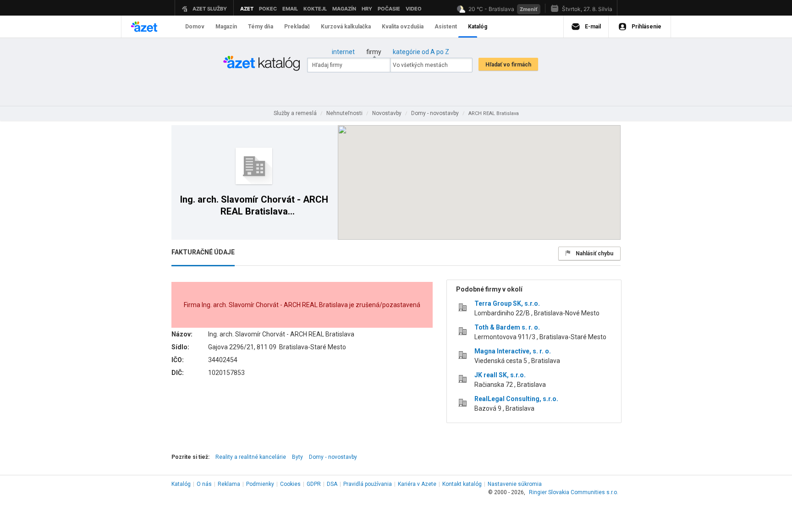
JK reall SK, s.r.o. (500, 375)
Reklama (229, 484)
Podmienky (260, 484)
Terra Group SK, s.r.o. (507, 303)
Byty (297, 457)
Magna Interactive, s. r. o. (512, 351)
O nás (204, 484)
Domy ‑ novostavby (333, 457)
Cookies (290, 484)
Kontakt (462, 484)
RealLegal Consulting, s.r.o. (516, 398)
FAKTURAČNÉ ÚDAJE (203, 252)
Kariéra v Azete (417, 484)
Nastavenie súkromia (515, 484)
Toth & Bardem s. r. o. (507, 327)
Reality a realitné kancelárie (250, 457)
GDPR (314, 484)
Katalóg (181, 484)
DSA (332, 484)
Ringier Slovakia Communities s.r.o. (573, 492)
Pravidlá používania (367, 484)
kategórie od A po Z (421, 51)
